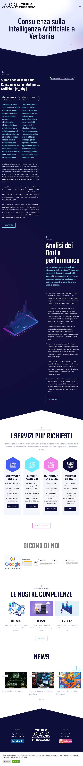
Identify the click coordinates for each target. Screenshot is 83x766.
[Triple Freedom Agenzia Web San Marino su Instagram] (65, 743)
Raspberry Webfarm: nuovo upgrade (12, 691)
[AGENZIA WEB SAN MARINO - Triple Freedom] (19, 5)
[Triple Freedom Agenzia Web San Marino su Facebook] (17, 743)
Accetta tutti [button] (16, 761)
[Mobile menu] (79, 5)
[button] (9, 225)
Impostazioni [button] (7, 761)
